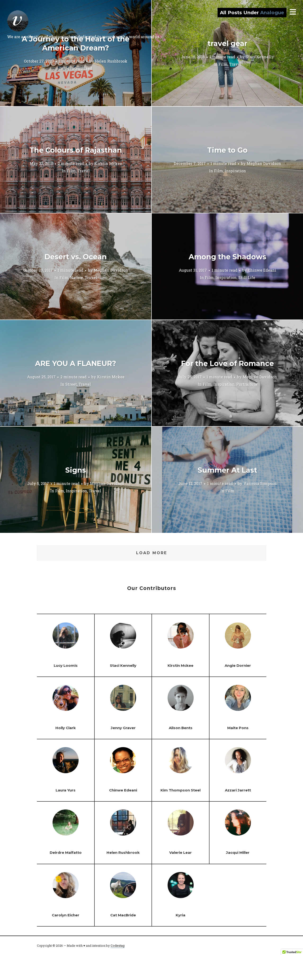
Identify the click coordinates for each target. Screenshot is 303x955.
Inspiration (235, 170)
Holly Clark (65, 728)
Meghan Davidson (264, 163)
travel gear (227, 43)
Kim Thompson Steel (180, 790)
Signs (75, 470)
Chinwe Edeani (262, 269)
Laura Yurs (66, 790)
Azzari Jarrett (238, 790)
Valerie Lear (180, 852)
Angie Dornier (238, 665)
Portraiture (246, 383)
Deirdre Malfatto (66, 852)
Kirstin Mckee (108, 163)
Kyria (180, 915)
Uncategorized (78, 68)
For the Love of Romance (227, 363)
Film (222, 63)
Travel (235, 63)
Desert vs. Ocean (76, 256)
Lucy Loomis (66, 665)
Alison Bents (180, 728)
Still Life (246, 277)
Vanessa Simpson (260, 483)
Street (71, 383)
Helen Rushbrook (111, 61)
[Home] (17, 21)
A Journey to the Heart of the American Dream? (75, 43)
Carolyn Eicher (65, 915)
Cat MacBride (123, 915)
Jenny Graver (123, 728)
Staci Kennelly (260, 56)
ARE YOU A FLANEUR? (75, 363)
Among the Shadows (227, 256)
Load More (151, 553)
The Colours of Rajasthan (75, 150)
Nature (76, 277)
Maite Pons (238, 728)
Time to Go (227, 150)
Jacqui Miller (238, 852)
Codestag (118, 945)
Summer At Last (227, 470)
